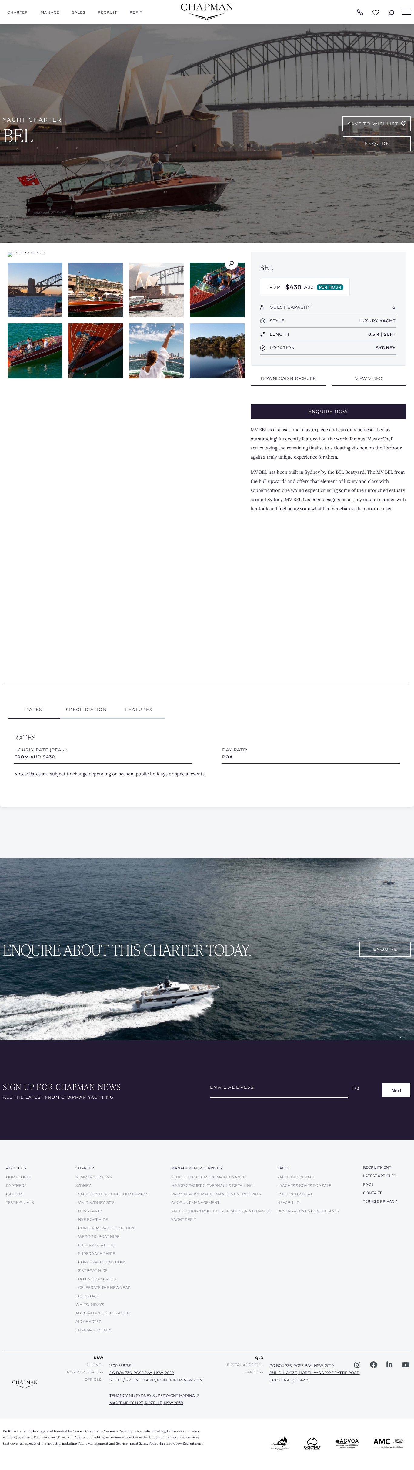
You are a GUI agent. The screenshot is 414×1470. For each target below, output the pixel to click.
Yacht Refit (183, 1219)
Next (396, 1090)
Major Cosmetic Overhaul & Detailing (212, 1185)
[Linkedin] (389, 1364)
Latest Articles (379, 1176)
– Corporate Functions (100, 1262)
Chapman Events (93, 1330)
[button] (288, 379)
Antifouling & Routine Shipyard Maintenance (220, 1211)
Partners (16, 1185)
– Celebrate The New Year (103, 1287)
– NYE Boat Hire (91, 1219)
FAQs (368, 1184)
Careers (15, 1194)
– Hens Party (88, 1211)
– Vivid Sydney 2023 (95, 1202)
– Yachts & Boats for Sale (304, 1185)
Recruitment (377, 1167)
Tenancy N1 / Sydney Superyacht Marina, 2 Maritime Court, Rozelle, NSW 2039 (154, 1399)
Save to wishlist (373, 124)
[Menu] (406, 11)
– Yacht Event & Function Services (111, 1194)
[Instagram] (357, 1364)
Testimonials (20, 1202)
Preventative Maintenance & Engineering (216, 1194)
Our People (18, 1177)
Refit (136, 12)
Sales (78, 12)
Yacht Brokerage (296, 1177)
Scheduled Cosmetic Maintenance (208, 1177)
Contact (372, 1193)
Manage (50, 12)
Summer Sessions (93, 1177)
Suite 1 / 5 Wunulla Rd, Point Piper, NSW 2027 (155, 1380)
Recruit (107, 12)
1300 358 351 (120, 1365)
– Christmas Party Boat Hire (105, 1228)
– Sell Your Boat (294, 1194)
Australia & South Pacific (103, 1313)
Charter (17, 12)
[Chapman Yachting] (207, 19)
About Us (16, 1168)
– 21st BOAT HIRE (91, 1270)
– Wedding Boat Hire (97, 1236)
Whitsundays (89, 1304)
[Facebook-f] (373, 1364)
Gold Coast (87, 1296)
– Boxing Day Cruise (96, 1279)
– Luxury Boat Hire (95, 1245)
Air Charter (88, 1321)
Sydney (83, 1185)
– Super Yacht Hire (95, 1253)
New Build (288, 1202)
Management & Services (196, 1168)
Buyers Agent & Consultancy (308, 1211)
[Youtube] (405, 1364)
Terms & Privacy (380, 1201)
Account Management (195, 1202)
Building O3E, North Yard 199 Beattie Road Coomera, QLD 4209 (314, 1376)
